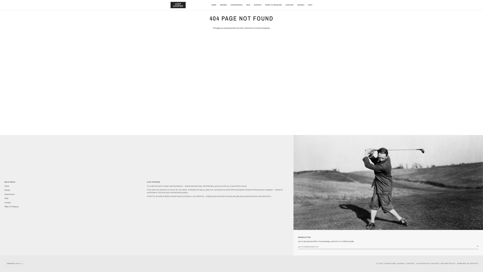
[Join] (476, 246)
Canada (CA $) (14, 263)
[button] (223, 5)
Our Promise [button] (153, 182)
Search (401, 263)
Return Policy (448, 263)
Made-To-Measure (12, 206)
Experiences (10, 194)
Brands (7, 190)
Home (7, 186)
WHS (6, 198)
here (250, 28)
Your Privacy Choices (427, 263)
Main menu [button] (10, 182)
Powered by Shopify (467, 263)
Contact (8, 202)
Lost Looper (384, 263)
